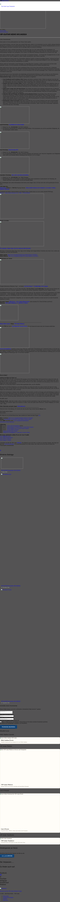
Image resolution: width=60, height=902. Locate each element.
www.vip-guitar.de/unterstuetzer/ (21, 420)
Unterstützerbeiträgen (9, 444)
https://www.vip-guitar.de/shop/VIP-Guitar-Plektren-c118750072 (23, 256)
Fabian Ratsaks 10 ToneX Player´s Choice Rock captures (20, 427)
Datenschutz (6, 896)
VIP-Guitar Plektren (19, 323)
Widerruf (5, 898)
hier (39, 415)
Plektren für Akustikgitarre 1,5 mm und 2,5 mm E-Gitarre (16, 432)
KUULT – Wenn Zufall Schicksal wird (9, 193)
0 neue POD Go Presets (13, 429)
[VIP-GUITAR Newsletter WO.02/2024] (12, 468)
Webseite (19, 442)
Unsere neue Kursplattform (13, 425)
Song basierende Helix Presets (10, 431)
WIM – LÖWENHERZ (24, 193)
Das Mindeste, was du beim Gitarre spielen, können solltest (17, 419)
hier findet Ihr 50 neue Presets (19, 326)
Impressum (5, 900)
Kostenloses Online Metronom (7, 422)
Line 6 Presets (5, 436)
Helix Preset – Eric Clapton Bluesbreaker (19, 301)
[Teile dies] (0, 450)
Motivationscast (21, 406)
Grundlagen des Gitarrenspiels (16, 124)
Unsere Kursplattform (5, 348)
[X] (1, 875)
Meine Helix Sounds (5, 323)
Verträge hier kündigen (8, 897)
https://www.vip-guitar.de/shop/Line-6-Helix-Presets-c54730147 (22, 254)
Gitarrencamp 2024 (13, 149)
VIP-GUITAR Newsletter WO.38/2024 (10, 701)
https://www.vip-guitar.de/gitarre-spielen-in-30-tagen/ (20, 418)
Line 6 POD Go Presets (5, 439)
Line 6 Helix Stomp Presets (6, 437)
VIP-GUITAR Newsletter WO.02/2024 (10, 470)
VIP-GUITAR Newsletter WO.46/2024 (10, 585)
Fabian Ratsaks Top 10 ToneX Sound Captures (18, 428)
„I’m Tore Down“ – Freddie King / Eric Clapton (36, 286)
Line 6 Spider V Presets (5, 440)
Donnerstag (3, 187)
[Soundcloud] (3, 888)
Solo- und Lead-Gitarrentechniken (20, 175)
